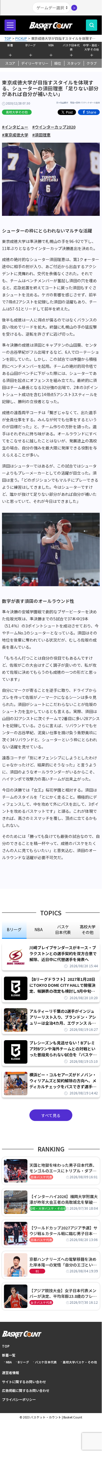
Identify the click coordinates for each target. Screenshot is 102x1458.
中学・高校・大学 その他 (91, 46)
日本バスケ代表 (41, 1177)
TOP (6, 1346)
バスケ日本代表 (71, 46)
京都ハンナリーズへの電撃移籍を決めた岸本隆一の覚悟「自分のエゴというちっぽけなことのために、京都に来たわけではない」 (63, 1262)
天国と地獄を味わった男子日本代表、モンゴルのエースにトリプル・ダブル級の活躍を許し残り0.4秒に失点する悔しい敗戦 (63, 1168)
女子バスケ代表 (41, 1302)
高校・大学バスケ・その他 (47, 1208)
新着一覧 (9, 1355)
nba (38, 929)
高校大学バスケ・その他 (80, 1362)
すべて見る (50, 1115)
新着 (10, 45)
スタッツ (74, 63)
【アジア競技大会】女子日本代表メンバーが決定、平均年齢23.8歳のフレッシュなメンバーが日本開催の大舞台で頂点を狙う (63, 1293)
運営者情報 (10, 1372)
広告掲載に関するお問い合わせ (25, 1390)
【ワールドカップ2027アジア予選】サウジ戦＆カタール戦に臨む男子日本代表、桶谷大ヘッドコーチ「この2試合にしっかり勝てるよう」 (63, 1230)
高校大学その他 (17, 112)
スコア (10, 63)
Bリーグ (30, 45)
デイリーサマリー (34, 63)
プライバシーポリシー (19, 1399)
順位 (57, 63)
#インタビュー (15, 127)
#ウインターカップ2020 (53, 127)
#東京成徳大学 (15, 135)
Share (91, 112)
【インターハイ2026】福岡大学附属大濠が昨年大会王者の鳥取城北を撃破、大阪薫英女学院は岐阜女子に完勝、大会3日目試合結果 (63, 1199)
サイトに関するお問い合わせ (24, 1381)
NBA (51, 45)
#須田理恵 (41, 135)
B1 (37, 1271)
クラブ (91, 63)
